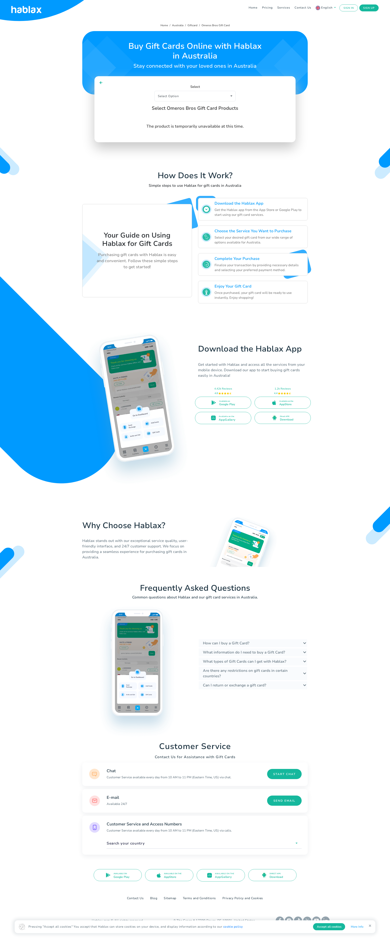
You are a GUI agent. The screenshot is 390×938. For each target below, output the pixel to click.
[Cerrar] (370, 925)
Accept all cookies (329, 927)
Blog (153, 898)
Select (195, 87)
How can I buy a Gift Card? (226, 643)
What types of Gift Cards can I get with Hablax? (244, 661)
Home (253, 8)
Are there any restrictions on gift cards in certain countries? (245, 673)
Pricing (267, 8)
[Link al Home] (31, 8)
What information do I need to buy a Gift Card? (244, 652)
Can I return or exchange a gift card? (234, 685)
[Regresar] (101, 82)
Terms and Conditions (199, 898)
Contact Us (303, 8)
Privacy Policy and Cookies (242, 898)
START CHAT (284, 774)
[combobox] (204, 843)
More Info (357, 927)
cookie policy (233, 927)
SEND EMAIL (284, 801)
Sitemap (170, 898)
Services (283, 8)
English (327, 8)
